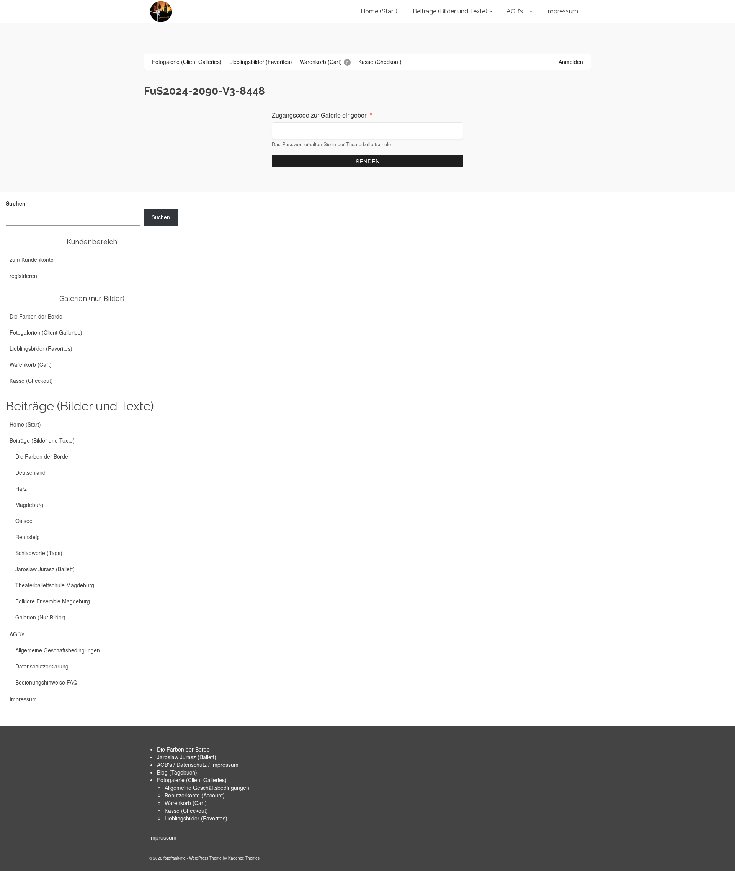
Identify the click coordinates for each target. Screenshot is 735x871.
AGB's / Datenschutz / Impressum (197, 764)
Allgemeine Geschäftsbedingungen (207, 787)
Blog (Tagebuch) (177, 772)
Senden (368, 161)
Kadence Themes (244, 858)
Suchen (16, 203)
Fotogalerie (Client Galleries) (192, 780)
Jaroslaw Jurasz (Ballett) (186, 757)
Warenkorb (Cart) (186, 803)
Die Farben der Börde (183, 749)
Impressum (162, 837)
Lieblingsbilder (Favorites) (196, 818)
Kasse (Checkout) (186, 810)
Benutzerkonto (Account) (195, 795)
